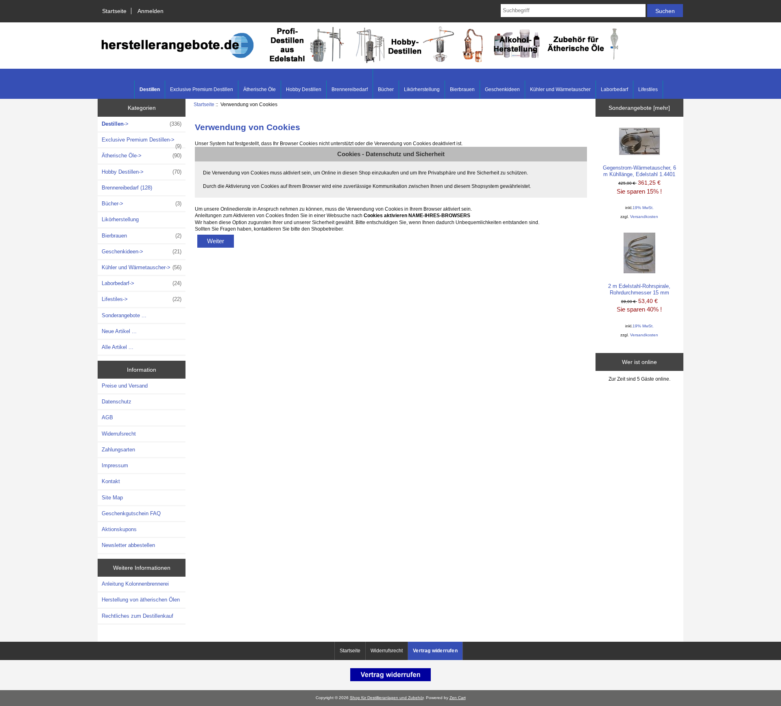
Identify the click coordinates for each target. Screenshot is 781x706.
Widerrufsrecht (119, 434)
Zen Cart (457, 697)
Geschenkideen (502, 89)
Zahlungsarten (118, 450)
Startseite (114, 11)
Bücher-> (141, 203)
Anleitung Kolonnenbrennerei (135, 584)
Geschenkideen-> (141, 251)
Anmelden (150, 11)
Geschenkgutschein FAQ (131, 513)
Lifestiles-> (141, 299)
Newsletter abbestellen (128, 545)
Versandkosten (644, 216)
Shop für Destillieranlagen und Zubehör (386, 697)
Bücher (386, 89)
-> (141, 124)
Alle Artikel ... (117, 347)
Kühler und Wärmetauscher (560, 89)
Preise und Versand (125, 386)
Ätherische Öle (259, 89)
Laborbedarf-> (141, 283)
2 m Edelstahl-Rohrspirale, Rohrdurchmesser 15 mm (639, 289)
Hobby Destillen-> (141, 172)
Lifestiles (648, 89)
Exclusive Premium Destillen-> (141, 142)
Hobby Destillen (303, 89)
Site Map (112, 498)
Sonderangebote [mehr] (639, 108)
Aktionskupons (119, 529)
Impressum (115, 465)
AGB (107, 417)
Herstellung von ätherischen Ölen (141, 600)
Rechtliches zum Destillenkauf (137, 616)
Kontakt (111, 481)
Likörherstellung (422, 89)
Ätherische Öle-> (141, 156)
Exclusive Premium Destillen (201, 89)
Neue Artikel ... (119, 331)
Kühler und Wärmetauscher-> (141, 267)
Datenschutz (116, 402)
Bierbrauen (462, 89)
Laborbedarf (614, 89)
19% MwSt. (643, 207)
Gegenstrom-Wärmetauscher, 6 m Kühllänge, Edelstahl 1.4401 (639, 171)
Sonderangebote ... (124, 315)
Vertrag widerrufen (435, 651)
